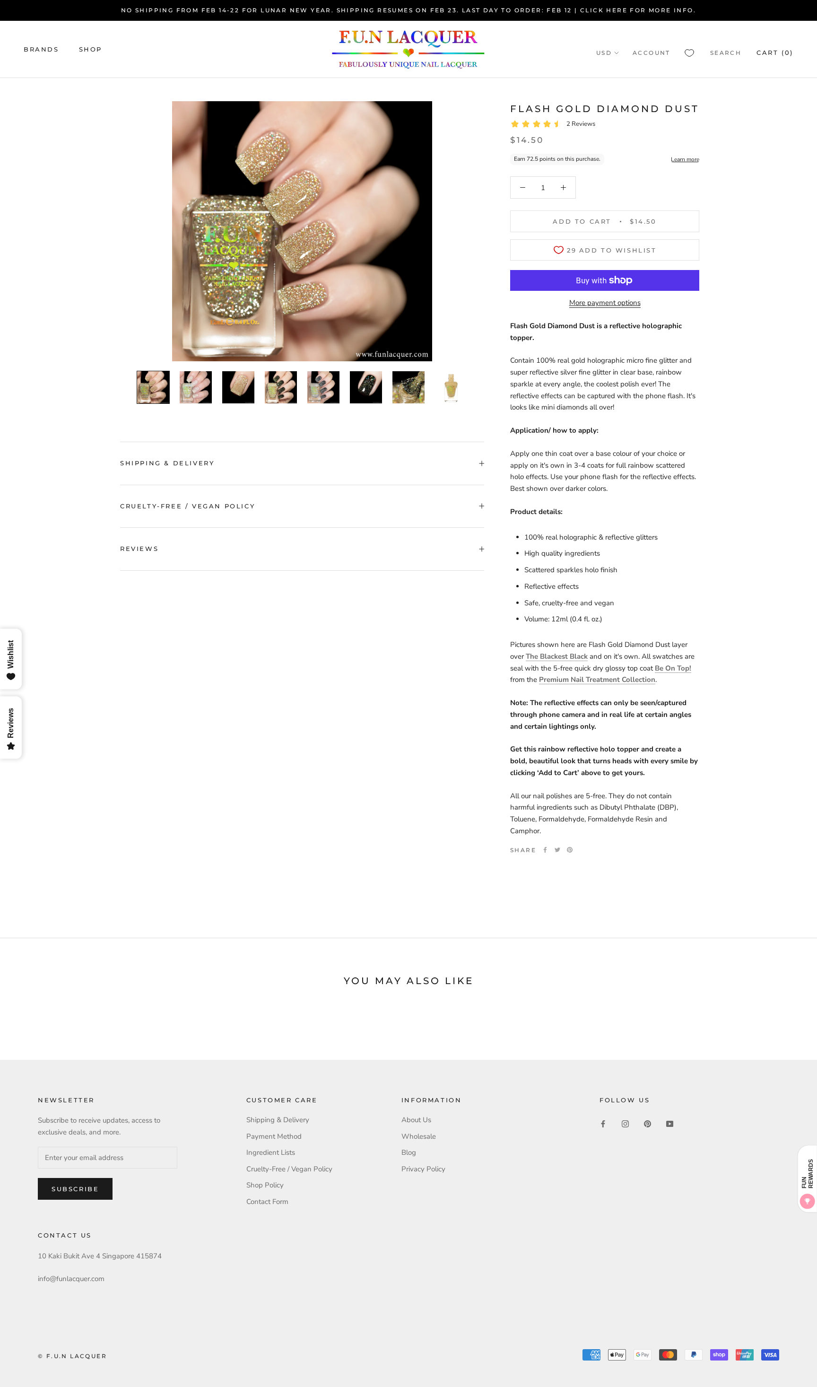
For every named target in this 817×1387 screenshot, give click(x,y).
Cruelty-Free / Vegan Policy (187, 506)
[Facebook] (545, 850)
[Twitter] (557, 850)
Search (725, 52)
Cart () (774, 52)
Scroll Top (781, 1359)
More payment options (605, 302)
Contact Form (267, 1201)
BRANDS (41, 49)
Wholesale (418, 1136)
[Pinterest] (570, 850)
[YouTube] (669, 1123)
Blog (408, 1152)
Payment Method (274, 1136)
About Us (416, 1120)
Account (651, 52)
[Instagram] (625, 1123)
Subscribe (75, 1189)
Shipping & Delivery (167, 463)
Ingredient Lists (270, 1152)
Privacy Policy (423, 1169)
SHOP (90, 49)
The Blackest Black (557, 656)
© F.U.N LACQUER (72, 1356)
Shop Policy (265, 1185)
